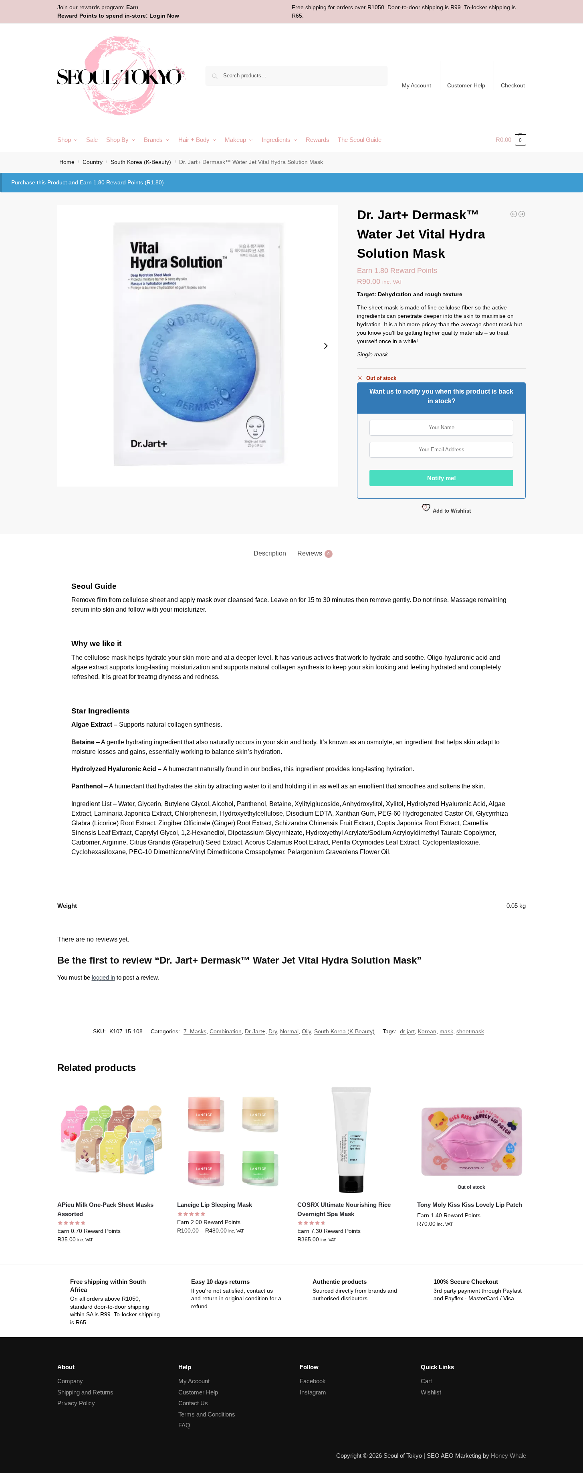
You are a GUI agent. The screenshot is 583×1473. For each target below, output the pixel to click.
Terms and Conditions (206, 1414)
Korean (427, 1031)
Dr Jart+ (255, 1031)
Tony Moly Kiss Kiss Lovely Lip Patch (469, 1204)
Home (67, 162)
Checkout (513, 85)
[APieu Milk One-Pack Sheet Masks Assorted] (111, 1140)
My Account (416, 85)
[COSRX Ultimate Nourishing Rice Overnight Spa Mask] (351, 1140)
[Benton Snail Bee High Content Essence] (514, 214)
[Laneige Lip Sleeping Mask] (231, 1140)
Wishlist (431, 1392)
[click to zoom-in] (198, 346)
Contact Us (193, 1403)
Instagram (313, 1392)
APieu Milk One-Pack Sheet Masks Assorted (105, 1209)
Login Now (164, 15)
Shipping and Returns (85, 1392)
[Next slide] (325, 345)
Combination (226, 1031)
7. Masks (195, 1031)
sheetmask (470, 1031)
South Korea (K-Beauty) (141, 162)
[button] (511, 140)
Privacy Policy (76, 1403)
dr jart (407, 1031)
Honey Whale (508, 1455)
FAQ (184, 1425)
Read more (471, 1241)
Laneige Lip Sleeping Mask (214, 1204)
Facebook (313, 1381)
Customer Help (466, 85)
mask (446, 1031)
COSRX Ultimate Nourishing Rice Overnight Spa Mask (344, 1209)
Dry (272, 1031)
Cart (426, 1381)
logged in (103, 977)
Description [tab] (270, 553)
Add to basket (351, 1256)
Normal (289, 1031)
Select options (111, 1256)
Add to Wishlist (451, 511)
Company (70, 1381)
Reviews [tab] (313, 553)
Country (93, 162)
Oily (306, 1031)
